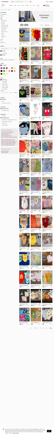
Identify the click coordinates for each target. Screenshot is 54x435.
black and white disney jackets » (8, 143)
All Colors (4, 65)
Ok (49, 431)
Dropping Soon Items (7, 121)
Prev (31, 328)
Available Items (5, 117)
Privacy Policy (16, 433)
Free (3, 101)
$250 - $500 (5, 87)
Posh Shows (32, 5)
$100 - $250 (5, 86)
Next (51, 328)
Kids (19, 5)
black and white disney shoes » (8, 145)
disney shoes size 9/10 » (6, 135)
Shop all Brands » (5, 151)
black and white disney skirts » (8, 139)
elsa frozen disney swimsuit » (7, 131)
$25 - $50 (4, 82)
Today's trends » (4, 152)
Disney (5, 9)
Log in (47, 1)
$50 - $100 (4, 84)
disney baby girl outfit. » (6, 133)
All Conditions (5, 108)
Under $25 (4, 81)
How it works (38, 5)
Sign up (51, 1)
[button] (13, 1)
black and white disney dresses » (8, 141)
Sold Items (4, 123)
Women (11, 5)
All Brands (4, 53)
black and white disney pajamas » (8, 142)
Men (15, 5)
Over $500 (4, 89)
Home (22, 5)
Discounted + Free (6, 103)
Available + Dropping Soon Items (9, 119)
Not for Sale (5, 125)
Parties (26, 5)
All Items (4, 99)
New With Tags (5, 110)
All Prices (4, 79)
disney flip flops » (5, 134)
